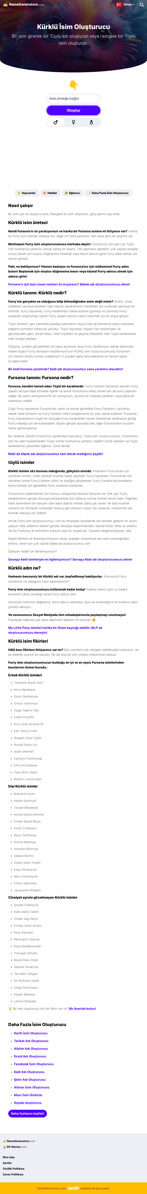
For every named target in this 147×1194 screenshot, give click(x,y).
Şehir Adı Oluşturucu (30, 1079)
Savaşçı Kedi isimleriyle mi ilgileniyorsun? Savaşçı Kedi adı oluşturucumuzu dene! (70, 559)
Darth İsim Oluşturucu (31, 1033)
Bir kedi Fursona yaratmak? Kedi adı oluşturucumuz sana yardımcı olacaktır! (65, 369)
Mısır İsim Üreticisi (28, 1095)
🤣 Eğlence (72, 193)
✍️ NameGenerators (19, 1141)
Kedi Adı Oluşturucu (29, 1072)
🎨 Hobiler (50, 193)
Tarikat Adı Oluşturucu (31, 1041)
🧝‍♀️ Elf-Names (15, 1146)
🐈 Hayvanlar (26, 193)
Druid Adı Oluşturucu (30, 1056)
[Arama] (141, 4)
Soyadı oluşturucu (28, 1103)
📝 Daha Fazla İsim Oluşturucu (108, 193)
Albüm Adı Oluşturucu (31, 1048)
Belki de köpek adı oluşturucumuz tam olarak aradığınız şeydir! (55, 454)
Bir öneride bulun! (82, 1008)
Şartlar (7, 1163)
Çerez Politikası (13, 1174)
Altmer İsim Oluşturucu (31, 1087)
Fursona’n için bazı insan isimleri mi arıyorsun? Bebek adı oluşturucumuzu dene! (69, 284)
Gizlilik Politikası (13, 1168)
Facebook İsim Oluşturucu (34, 1064)
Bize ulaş (9, 1157)
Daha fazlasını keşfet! (27, 1113)
